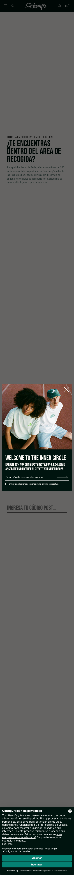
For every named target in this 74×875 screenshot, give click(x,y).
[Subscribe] (62, 477)
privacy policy (33, 484)
